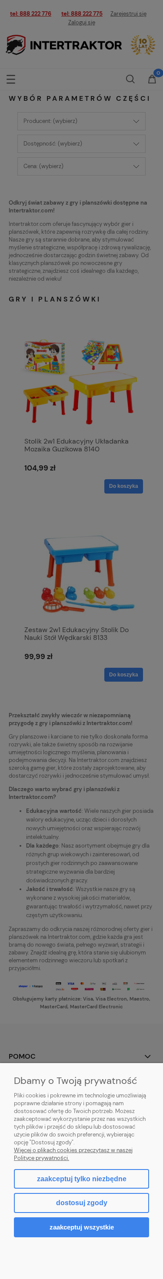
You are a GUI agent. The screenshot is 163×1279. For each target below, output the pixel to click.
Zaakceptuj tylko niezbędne (81, 1179)
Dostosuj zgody (81, 1202)
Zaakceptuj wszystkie (82, 1227)
